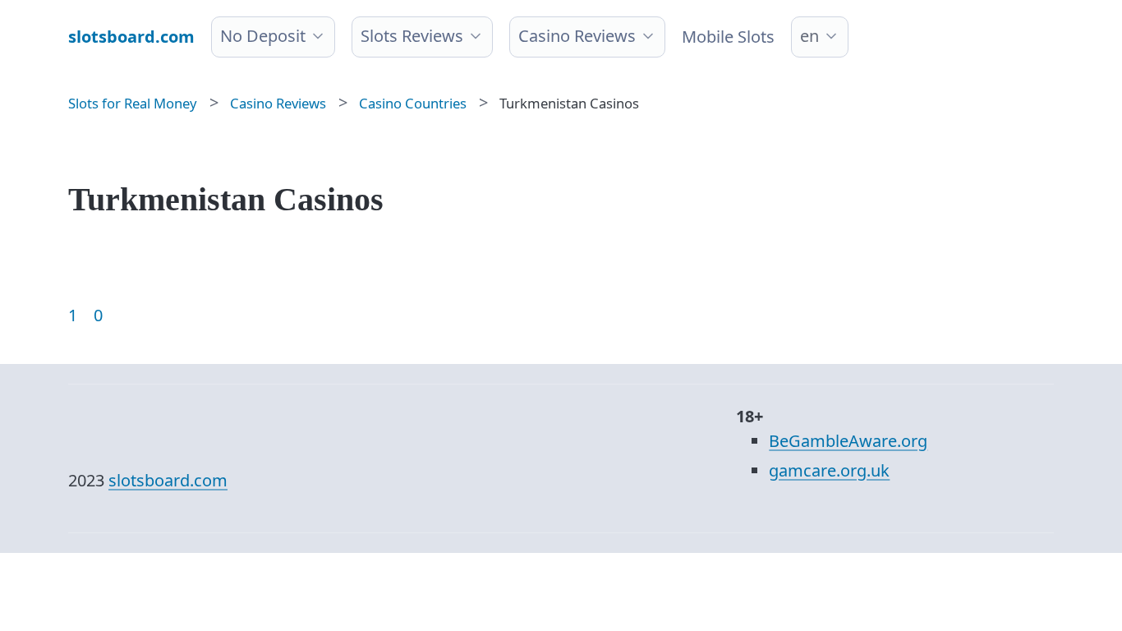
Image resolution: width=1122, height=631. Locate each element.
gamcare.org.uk (829, 470)
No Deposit (263, 36)
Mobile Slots (728, 36)
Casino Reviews (577, 36)
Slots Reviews (412, 36)
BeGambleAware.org (848, 441)
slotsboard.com (168, 480)
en (809, 36)
